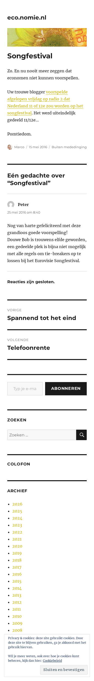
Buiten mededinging (69, 147)
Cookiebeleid (52, 660)
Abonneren (66, 388)
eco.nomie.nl (26, 17)
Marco (19, 147)
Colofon (18, 464)
